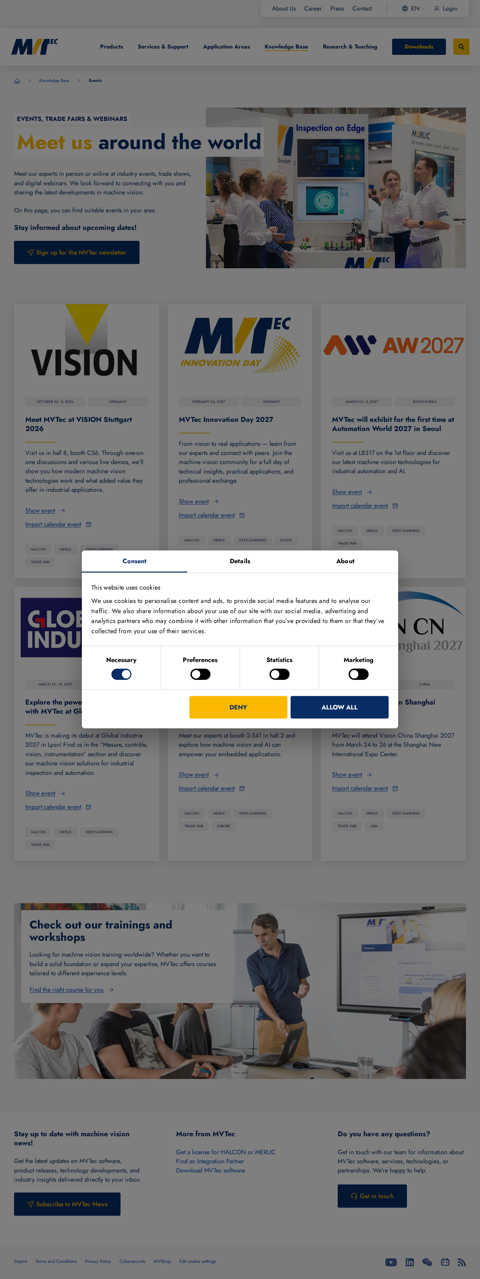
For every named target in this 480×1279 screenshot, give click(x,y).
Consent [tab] (135, 561)
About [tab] (345, 561)
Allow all (340, 707)
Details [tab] (240, 561)
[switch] (200, 674)
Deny (238, 707)
